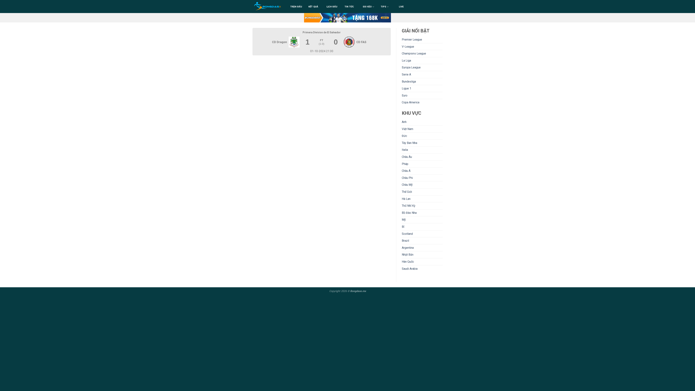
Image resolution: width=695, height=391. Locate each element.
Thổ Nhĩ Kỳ (408, 205)
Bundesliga (409, 81)
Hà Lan (406, 199)
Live (401, 6)
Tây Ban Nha (409, 143)
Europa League (411, 67)
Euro (404, 95)
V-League (408, 46)
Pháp (405, 164)
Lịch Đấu (332, 6)
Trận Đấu (296, 6)
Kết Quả (313, 6)
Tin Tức (349, 6)
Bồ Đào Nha (409, 213)
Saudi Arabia (410, 268)
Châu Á (406, 171)
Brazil (405, 240)
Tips (383, 6)
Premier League (412, 39)
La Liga (406, 60)
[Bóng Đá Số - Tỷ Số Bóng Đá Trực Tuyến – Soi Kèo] (267, 6)
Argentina (408, 247)
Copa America (410, 102)
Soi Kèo (367, 6)
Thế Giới (407, 192)
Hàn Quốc (408, 261)
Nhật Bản (407, 254)
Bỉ (403, 226)
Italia (405, 150)
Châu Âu (407, 157)
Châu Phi (407, 178)
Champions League (414, 53)
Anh (404, 122)
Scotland (407, 234)
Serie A (406, 74)
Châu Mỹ (407, 184)
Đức (404, 136)
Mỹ (404, 219)
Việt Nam (407, 129)
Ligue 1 (406, 88)
